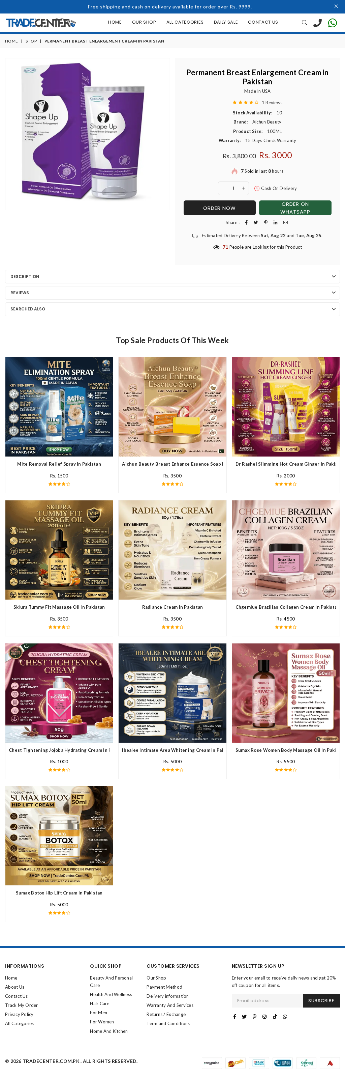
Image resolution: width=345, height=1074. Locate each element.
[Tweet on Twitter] (256, 222)
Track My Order (21, 1005)
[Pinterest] (254, 1016)
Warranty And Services (170, 1005)
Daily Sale (226, 22)
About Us (14, 987)
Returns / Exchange (166, 1014)
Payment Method (164, 987)
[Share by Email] (285, 222)
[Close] (336, 7)
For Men (98, 1012)
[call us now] (317, 23)
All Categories (185, 22)
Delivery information (168, 996)
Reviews (19, 293)
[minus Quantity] (223, 188)
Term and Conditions (168, 1023)
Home (115, 22)
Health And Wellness (111, 994)
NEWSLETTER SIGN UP (258, 966)
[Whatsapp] (285, 1016)
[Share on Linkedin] (275, 222)
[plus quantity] (244, 188)
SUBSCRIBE (321, 1000)
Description (24, 276)
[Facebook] (235, 1016)
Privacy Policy (19, 1014)
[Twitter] (244, 1016)
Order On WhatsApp (295, 207)
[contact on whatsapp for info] (332, 22)
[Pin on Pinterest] (266, 222)
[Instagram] (264, 1016)
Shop (31, 41)
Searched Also (27, 309)
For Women (102, 1021)
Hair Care (99, 1003)
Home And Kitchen (109, 1031)
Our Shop (144, 22)
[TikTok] (275, 1016)
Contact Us (263, 22)
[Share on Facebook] (246, 222)
